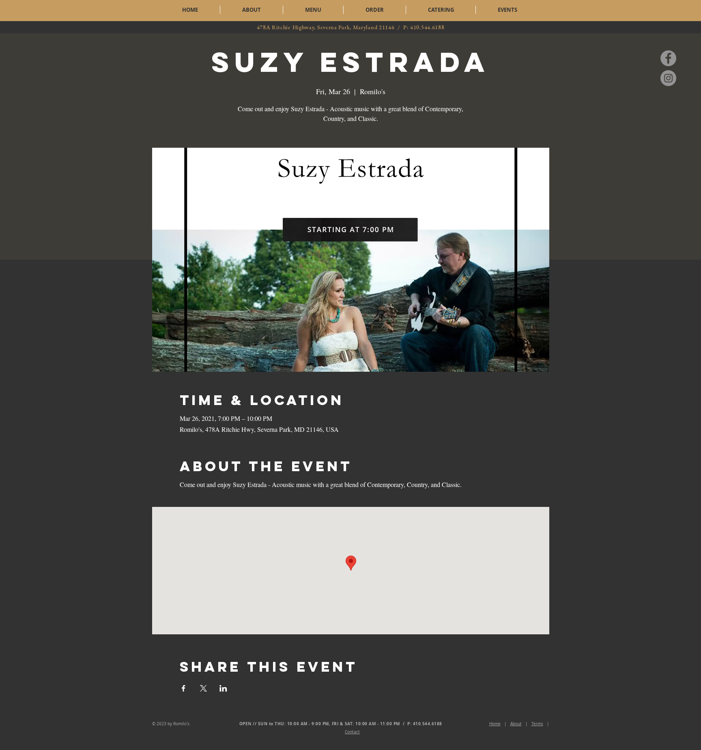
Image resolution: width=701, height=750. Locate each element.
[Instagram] (668, 78)
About (516, 723)
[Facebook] (668, 58)
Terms (537, 723)
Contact (352, 732)
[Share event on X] (203, 688)
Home (495, 723)
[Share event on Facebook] (183, 688)
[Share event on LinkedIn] (223, 688)
